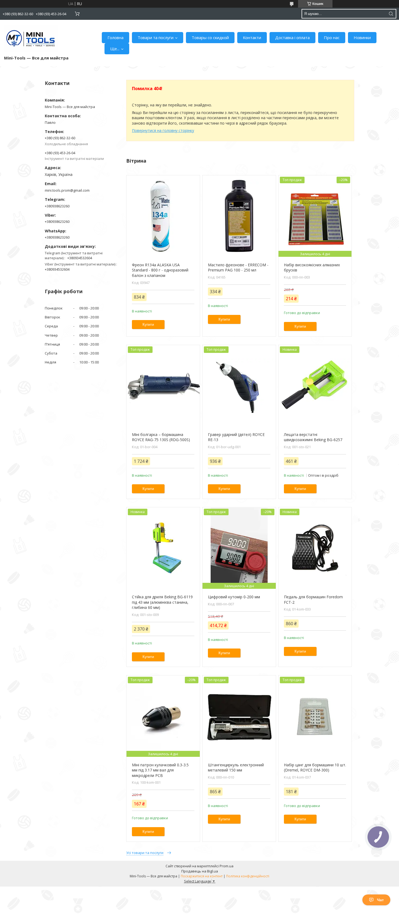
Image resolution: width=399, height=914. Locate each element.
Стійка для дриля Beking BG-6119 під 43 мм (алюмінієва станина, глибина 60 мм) (162, 602)
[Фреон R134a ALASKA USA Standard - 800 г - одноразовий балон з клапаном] (162, 216)
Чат (380, 900)
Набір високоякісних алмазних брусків (312, 267)
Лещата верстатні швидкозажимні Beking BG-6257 (313, 437)
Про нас (332, 37)
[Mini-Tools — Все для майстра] (31, 38)
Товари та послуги (155, 37)
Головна (115, 37)
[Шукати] (391, 14)
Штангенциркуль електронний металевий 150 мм (236, 767)
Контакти (252, 37)
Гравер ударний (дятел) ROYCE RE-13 (236, 437)
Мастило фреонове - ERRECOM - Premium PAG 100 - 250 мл (238, 267)
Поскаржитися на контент (202, 876)
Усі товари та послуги (144, 852)
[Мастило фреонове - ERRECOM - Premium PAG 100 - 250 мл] (239, 216)
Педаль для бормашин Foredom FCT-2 (313, 599)
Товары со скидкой (210, 37)
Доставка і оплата (292, 37)
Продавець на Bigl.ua (199, 871)
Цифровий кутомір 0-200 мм (234, 596)
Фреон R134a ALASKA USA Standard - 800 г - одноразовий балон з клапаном (160, 270)
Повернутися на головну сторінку (163, 130)
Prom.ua (226, 866)
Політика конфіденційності (247, 876)
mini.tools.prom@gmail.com (67, 190)
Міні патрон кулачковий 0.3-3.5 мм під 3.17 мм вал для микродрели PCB (160, 770)
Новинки (362, 37)
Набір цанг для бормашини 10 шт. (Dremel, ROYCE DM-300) (315, 767)
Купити (148, 324)
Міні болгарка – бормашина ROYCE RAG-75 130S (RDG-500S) (161, 437)
